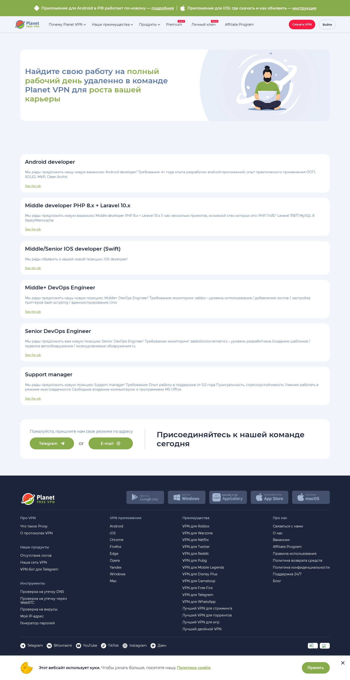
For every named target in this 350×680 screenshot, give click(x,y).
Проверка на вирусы (38, 609)
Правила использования (294, 554)
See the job (33, 186)
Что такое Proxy (34, 526)
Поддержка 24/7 (287, 574)
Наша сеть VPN (33, 563)
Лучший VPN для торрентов (207, 615)
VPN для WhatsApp (198, 602)
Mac (113, 581)
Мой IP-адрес (32, 616)
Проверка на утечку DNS (42, 592)
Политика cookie (193, 667)
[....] (26, 24)
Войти (327, 24)
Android (116, 526)
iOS (113, 533)
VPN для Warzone (197, 533)
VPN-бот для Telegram (39, 569)
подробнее (162, 8)
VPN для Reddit (195, 554)
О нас (278, 533)
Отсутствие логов (36, 556)
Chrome (116, 540)
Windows (117, 574)
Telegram (48, 443)
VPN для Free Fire (197, 588)
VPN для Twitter (196, 547)
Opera (115, 561)
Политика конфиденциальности (301, 568)
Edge (114, 554)
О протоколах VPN (36, 533)
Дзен (162, 645)
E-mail (107, 443)
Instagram (138, 645)
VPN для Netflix (195, 540)
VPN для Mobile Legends (203, 568)
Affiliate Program (287, 547)
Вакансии (281, 540)
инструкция (304, 8)
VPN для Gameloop (198, 581)
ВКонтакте (63, 645)
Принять (316, 668)
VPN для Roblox (195, 526)
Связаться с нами (288, 526)
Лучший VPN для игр (201, 622)
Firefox (115, 547)
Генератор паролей (37, 623)
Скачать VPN (302, 24)
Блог (277, 581)
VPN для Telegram (197, 595)
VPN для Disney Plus (199, 574)
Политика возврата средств (297, 561)
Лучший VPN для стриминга (207, 608)
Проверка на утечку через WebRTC (43, 601)
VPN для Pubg (194, 561)
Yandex (115, 568)
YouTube (90, 645)
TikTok (113, 645)
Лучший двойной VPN (201, 629)
